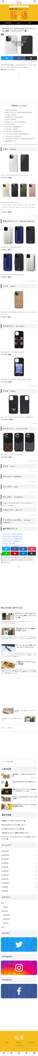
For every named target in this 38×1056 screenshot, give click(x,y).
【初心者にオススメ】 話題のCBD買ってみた (15, 833)
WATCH (5, 923)
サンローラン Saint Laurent (12, 534)
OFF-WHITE (34, 385)
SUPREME (6, 919)
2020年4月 (19, 871)
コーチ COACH (10, 114)
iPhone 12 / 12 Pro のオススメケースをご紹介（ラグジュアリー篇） (18, 838)
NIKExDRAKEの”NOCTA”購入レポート (13, 825)
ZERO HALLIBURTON (31, 280)
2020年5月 (19, 867)
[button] (35, 762)
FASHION (4, 911)
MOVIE (5, 907)
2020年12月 (19, 855)
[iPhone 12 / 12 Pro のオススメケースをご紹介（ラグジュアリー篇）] (23, 549)
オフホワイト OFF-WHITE (14, 117)
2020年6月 (19, 863)
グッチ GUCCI (10, 124)
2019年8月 (19, 891)
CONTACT (31, 1042)
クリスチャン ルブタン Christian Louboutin (19, 138)
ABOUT (18, 1042)
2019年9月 (19, 887)
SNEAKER (6, 915)
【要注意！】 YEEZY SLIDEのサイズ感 (13, 821)
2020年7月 (19, 859)
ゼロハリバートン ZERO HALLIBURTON (18, 112)
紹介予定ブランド (10, 141)
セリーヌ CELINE (8, 543)
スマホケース (6, 562)
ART (2, 903)
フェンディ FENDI (11, 129)
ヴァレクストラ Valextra (11, 541)
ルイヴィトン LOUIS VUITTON (15, 121)
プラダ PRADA (10, 119)
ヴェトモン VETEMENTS (13, 131)
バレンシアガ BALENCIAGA (12, 536)
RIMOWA (15, 560)
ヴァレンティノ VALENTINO (12, 539)
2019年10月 (19, 883)
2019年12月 (19, 875)
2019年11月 (19, 879)
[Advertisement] (19, 87)
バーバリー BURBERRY (13, 126)
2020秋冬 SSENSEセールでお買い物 (12, 829)
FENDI (35, 491)
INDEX (14, 105)
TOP (6, 1042)
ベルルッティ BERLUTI (13, 136)
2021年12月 (19, 851)
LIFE (2, 927)
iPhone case (6, 560)
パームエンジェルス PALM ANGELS (17, 133)
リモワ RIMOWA (11, 110)
